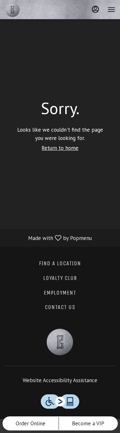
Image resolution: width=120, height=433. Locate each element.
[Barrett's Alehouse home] (33, 10)
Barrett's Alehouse (60, 342)
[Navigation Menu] (111, 9)
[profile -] (95, 9)
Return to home (60, 147)
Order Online (30, 423)
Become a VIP (88, 423)
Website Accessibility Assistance (60, 380)
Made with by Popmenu (48, 237)
